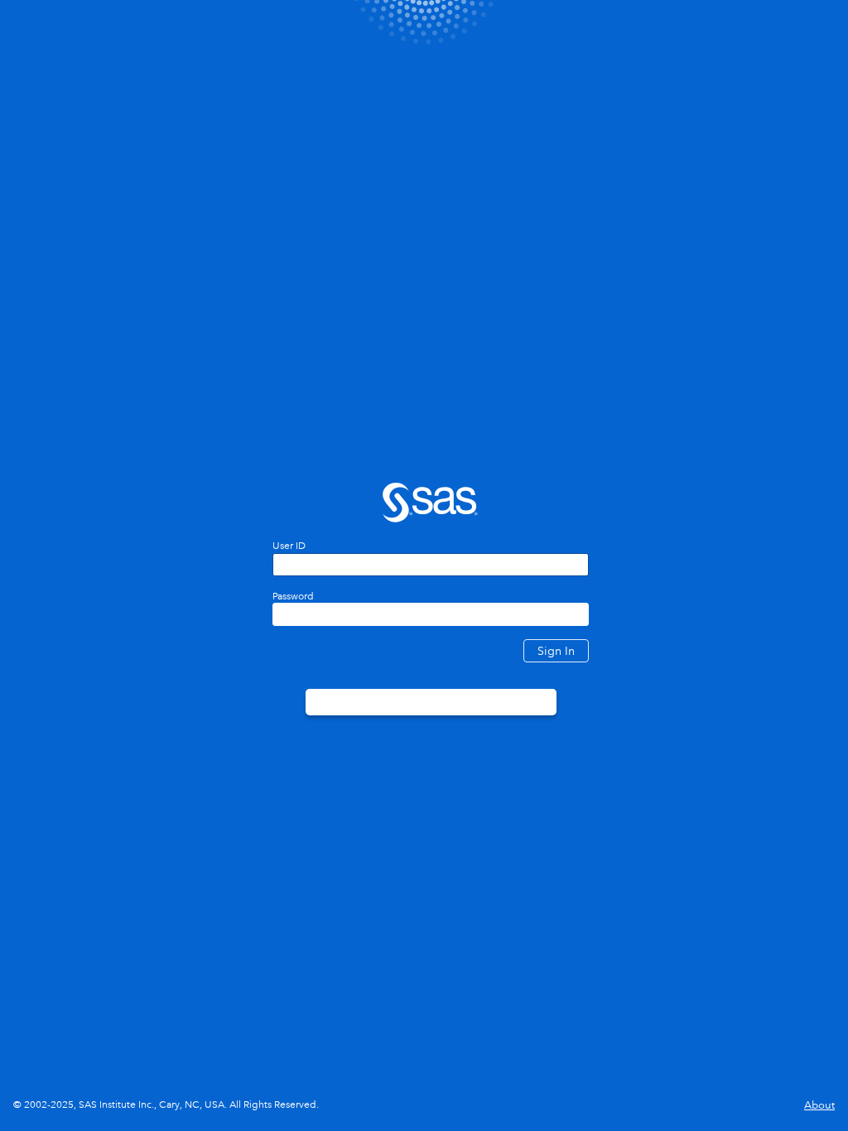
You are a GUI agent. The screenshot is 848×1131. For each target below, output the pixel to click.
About (819, 1105)
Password (293, 596)
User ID (289, 545)
